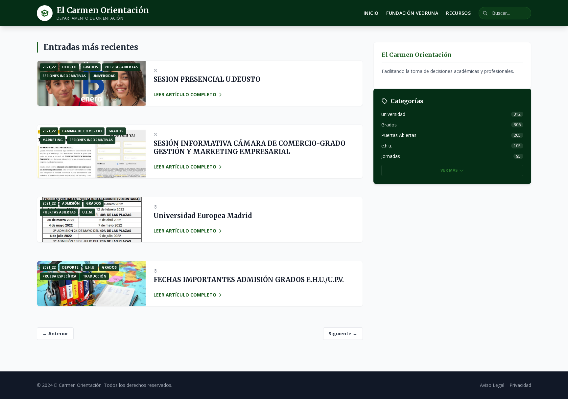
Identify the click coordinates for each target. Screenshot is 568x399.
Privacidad (520, 385)
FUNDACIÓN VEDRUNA (412, 13)
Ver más (449, 170)
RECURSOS (458, 13)
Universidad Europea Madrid (203, 215)
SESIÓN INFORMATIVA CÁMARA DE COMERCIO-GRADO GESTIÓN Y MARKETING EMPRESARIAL (249, 147)
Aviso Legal (492, 385)
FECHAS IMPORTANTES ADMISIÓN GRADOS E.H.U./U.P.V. (249, 280)
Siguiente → (343, 333)
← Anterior (55, 333)
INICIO (371, 13)
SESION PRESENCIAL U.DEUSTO (207, 79)
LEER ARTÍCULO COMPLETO (185, 94)
